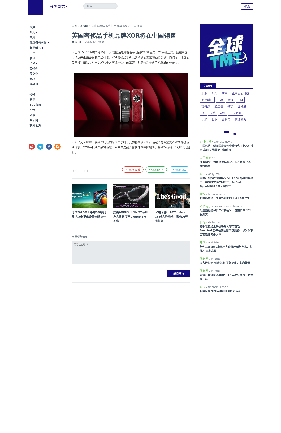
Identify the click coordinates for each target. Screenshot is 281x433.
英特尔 (34, 68)
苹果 (32, 37)
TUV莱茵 (35, 104)
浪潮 (32, 27)
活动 (203, 242)
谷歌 (32, 115)
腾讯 (32, 58)
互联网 (204, 258)
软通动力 (35, 125)
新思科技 (35, 48)
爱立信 (34, 73)
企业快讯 (206, 141)
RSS (57, 147)
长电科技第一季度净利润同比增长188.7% (224, 198)
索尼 (32, 99)
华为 (32, 32)
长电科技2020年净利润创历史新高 (220, 291)
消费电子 (85, 26)
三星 (32, 53)
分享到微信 (156, 170)
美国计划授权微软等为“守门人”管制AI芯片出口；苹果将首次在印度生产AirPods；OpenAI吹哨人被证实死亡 (226, 182)
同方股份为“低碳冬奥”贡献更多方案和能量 (225, 262)
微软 (32, 79)
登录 (247, 6)
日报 (203, 174)
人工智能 (206, 158)
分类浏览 (57, 6)
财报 (203, 194)
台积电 (34, 120)
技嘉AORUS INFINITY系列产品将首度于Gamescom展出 (130, 216)
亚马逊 (34, 84)
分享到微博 (133, 170)
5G (31, 89)
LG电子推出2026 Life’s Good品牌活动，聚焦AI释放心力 (171, 216)
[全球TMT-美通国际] (35, 7)
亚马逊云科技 (38, 43)
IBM (32, 63)
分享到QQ (179, 170)
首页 (74, 26)
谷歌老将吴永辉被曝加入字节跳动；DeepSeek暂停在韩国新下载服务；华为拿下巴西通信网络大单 (226, 230)
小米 (32, 110)
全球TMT (77, 42)
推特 (32, 94)
